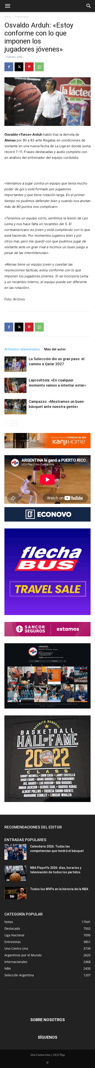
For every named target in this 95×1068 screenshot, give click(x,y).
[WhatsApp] (39, 66)
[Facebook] (8, 66)
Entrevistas (22, 16)
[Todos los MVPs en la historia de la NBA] (15, 893)
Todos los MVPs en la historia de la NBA (59, 889)
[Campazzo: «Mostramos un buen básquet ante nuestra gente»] (15, 406)
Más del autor (55, 349)
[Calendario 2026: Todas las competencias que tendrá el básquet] (15, 852)
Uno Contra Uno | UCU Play (47, 1055)
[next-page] (14, 423)
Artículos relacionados (22, 349)
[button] (7, 6)
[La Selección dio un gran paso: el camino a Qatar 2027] (15, 364)
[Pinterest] (29, 66)
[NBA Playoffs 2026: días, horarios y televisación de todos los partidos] (15, 873)
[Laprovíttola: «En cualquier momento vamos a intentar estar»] (15, 385)
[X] (19, 66)
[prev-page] (7, 423)
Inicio (7, 16)
